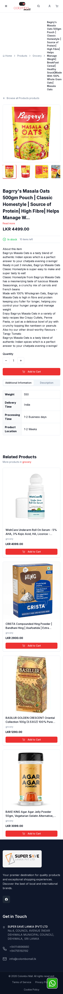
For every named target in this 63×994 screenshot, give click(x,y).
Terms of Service (21, 982)
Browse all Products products (23, 98)
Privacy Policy (43, 982)
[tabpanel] (31, 411)
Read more (9, 223)
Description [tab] (46, 382)
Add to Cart (34, 371)
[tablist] (31, 382)
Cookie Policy (31, 989)
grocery (26, 461)
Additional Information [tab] (18, 382)
